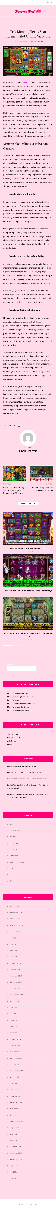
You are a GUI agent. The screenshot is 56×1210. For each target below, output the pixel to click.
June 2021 (13, 1178)
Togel (12, 874)
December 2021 (16, 1153)
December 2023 (16, 1052)
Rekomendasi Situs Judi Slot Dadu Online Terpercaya (28, 590)
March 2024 (14, 1033)
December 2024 (16, 976)
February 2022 (15, 1147)
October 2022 (15, 1115)
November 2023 (16, 1058)
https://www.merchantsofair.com (20, 707)
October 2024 (15, 988)
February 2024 (15, 1039)
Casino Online (15, 830)
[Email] (19, 426)
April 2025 (13, 957)
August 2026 (14, 906)
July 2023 (13, 1083)
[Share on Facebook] (6, 426)
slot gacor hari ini (14, 737)
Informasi (13, 836)
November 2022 (16, 1109)
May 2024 (13, 1020)
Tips (11, 868)
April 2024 (13, 1026)
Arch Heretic (28, 451)
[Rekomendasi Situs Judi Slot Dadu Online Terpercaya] (28, 570)
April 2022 (13, 1134)
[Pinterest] (15, 426)
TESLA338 (26, 82)
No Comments (37, 42)
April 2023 (13, 1090)
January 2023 (15, 1096)
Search (10, 664)
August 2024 (14, 1001)
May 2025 (13, 950)
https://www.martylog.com (17, 693)
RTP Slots (13, 849)
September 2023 (16, 1071)
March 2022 (14, 1140)
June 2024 (13, 1014)
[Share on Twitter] (10, 426)
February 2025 (15, 963)
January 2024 (15, 1045)
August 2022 (14, 1128)
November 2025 (16, 912)
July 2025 (13, 938)
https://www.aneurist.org (17, 700)
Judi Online (28, 26)
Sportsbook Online (17, 862)
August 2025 (14, 931)
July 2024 (13, 1007)
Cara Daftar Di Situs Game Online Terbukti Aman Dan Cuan (27, 779)
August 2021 (14, 1165)
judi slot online (12, 741)
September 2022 (16, 1121)
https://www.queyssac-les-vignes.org (22, 710)
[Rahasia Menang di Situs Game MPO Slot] (28, 528)
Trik (11, 881)
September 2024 (16, 995)
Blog (11, 824)
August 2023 (14, 1077)
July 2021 (13, 1172)
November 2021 (16, 1159)
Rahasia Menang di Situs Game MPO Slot (28, 548)
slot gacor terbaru (14, 734)
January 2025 (15, 969)
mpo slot (10, 744)
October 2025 (15, 919)
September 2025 (16, 925)
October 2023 (15, 1064)
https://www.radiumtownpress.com (21, 703)
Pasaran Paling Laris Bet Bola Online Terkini (42, 489)
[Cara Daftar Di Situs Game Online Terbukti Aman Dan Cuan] (28, 613)
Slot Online (14, 856)
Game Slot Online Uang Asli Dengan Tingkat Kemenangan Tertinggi (13, 490)
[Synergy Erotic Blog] (28, 10)
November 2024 (16, 982)
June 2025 (13, 944)
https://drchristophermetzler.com (20, 697)
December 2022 (16, 1102)
